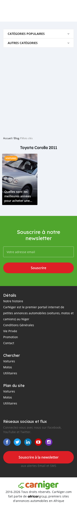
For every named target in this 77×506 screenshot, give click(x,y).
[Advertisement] (38, 90)
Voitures (11, 158)
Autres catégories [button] (23, 43)
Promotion (10, 337)
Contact (8, 343)
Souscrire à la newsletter (39, 457)
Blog (16, 138)
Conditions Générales (18, 325)
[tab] (38, 33)
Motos (7, 367)
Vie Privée (10, 331)
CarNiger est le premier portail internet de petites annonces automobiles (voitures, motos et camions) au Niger (38, 313)
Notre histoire (13, 301)
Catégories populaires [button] (26, 34)
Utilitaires (10, 373)
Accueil (7, 138)
